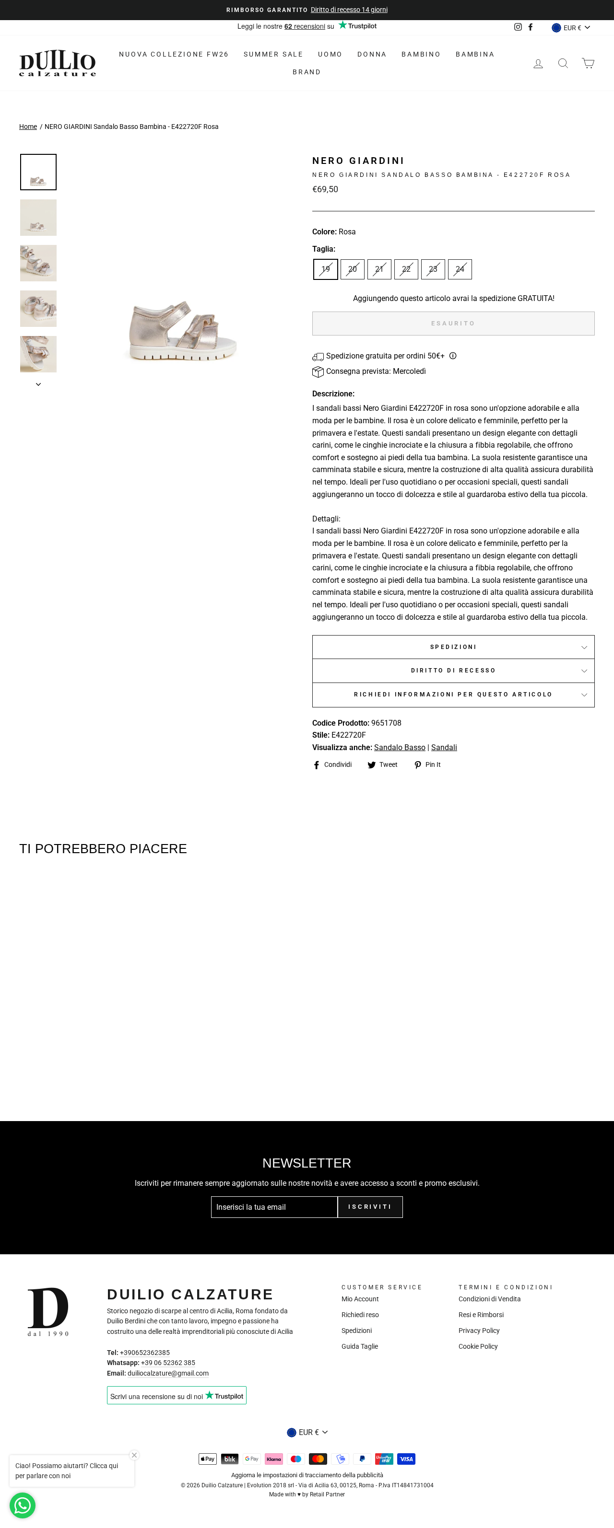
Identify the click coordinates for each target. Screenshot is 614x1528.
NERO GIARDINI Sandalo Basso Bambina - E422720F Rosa (132, 126)
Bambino (421, 54)
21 (379, 269)
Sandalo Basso (399, 747)
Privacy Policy (479, 1330)
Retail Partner (327, 1494)
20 (352, 269)
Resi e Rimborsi (481, 1315)
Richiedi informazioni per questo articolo (453, 694)
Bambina (475, 54)
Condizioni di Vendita (490, 1299)
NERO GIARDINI (358, 160)
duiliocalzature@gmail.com (168, 1373)
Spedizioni (453, 647)
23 (433, 269)
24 (460, 269)
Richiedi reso (360, 1315)
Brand (307, 72)
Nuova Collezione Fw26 (174, 54)
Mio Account (360, 1299)
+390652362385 (145, 1352)
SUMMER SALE (274, 54)
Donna (372, 54)
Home (28, 126)
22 (406, 269)
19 (325, 269)
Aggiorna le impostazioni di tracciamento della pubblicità (307, 1475)
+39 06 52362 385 (168, 1362)
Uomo (330, 54)
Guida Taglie (360, 1346)
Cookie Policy (478, 1346)
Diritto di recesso (453, 670)
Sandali (444, 747)
